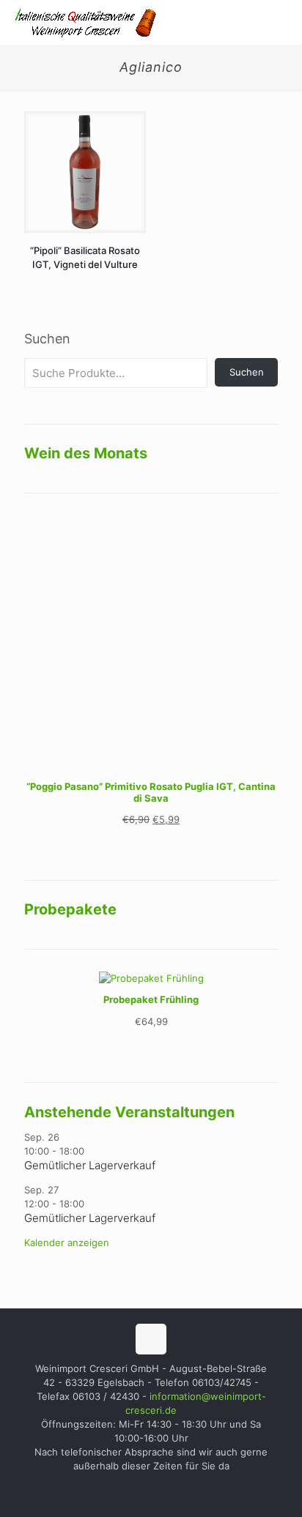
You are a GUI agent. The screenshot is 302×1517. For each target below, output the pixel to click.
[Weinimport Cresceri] (84, 22)
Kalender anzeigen (66, 1242)
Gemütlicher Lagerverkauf (89, 1165)
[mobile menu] (282, 22)
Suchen (47, 338)
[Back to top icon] (151, 1339)
